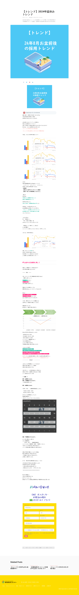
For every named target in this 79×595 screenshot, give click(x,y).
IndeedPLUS (51, 547)
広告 (29, 547)
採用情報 (43, 585)
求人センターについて (10, 585)
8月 (44, 547)
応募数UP (40, 547)
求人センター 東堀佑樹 (28, 17)
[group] (39, 112)
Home (3, 585)
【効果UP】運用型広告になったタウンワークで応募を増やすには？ (36, 357)
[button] (24, 113)
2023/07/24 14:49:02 (54, 565)
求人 (24, 547)
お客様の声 (49, 585)
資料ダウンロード (37, 585)
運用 (47, 547)
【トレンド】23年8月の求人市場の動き (30, 128)
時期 (37, 547)
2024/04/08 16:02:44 (14, 565)
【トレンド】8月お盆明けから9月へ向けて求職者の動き (33, 130)
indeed (33, 547)
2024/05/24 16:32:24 (34, 565)
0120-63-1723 (31, 582)
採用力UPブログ (29, 585)
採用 (27, 547)
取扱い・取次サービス (20, 585)
